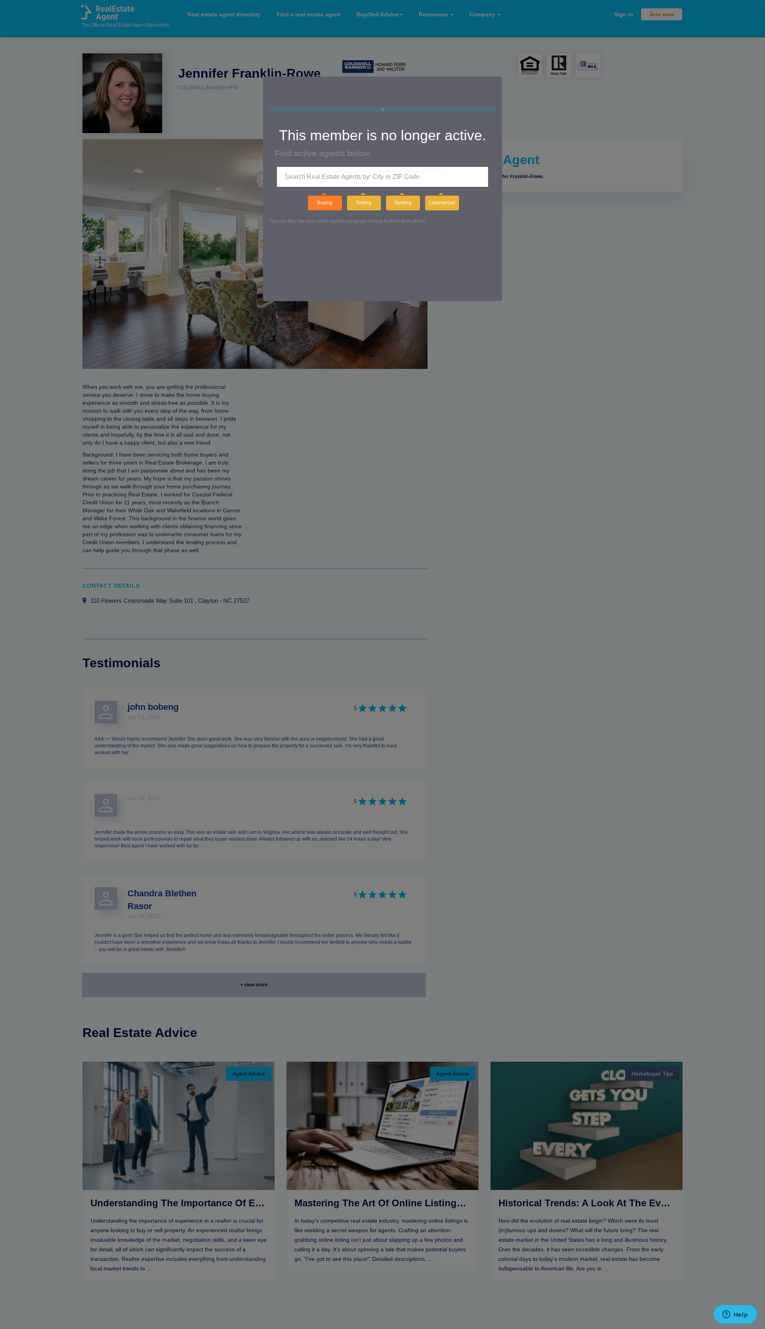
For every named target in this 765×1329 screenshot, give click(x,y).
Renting (403, 203)
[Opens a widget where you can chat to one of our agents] (735, 1315)
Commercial (442, 203)
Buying (324, 203)
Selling (363, 203)
